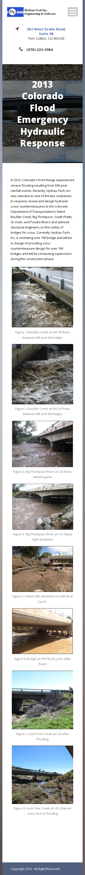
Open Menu (73, 11)
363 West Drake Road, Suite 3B (46, 31)
